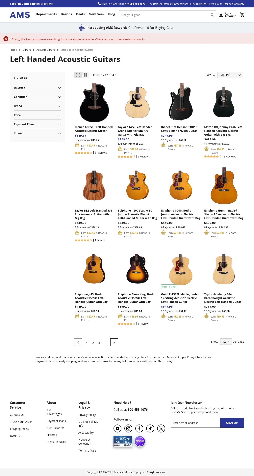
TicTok (150, 428)
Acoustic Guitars (46, 49)
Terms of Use (87, 450)
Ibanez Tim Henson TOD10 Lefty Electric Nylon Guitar (179, 129)
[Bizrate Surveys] (126, 444)
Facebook (139, 428)
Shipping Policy (19, 428)
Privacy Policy (87, 415)
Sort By (210, 75)
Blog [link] (111, 14)
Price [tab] (17, 115)
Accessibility (86, 432)
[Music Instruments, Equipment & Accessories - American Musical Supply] (20, 15)
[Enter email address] (199, 423)
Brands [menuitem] (66, 14)
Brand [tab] (18, 106)
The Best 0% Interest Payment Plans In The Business (177, 4)
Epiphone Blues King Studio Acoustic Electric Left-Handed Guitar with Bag (136, 298)
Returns (15, 435)
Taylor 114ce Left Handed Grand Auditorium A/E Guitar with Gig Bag (135, 130)
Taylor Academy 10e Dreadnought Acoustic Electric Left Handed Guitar (222, 298)
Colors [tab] (18, 133)
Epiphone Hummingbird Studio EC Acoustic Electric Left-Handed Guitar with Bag (223, 214)
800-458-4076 (138, 409)
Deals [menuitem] (80, 14)
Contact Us (17, 415)
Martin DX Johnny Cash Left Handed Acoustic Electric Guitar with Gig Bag (223, 130)
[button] (242, 14)
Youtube (117, 428)
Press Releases (56, 442)
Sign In (230, 15)
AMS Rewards (55, 428)
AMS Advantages (54, 412)
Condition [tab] (20, 97)
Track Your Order (21, 422)
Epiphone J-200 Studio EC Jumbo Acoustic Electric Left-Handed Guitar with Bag (137, 214)
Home (13, 49)
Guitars (27, 49)
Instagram (128, 428)
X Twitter (161, 428)
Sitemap (52, 435)
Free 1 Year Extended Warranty (226, 4)
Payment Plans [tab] (24, 124)
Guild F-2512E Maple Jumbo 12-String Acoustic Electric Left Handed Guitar (180, 298)
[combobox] (167, 15)
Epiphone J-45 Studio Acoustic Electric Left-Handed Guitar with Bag (91, 298)
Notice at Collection (84, 441)
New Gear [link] (96, 14)
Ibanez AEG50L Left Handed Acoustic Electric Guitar (94, 129)
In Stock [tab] (19, 87)
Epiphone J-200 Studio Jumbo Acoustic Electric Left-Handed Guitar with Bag (180, 214)
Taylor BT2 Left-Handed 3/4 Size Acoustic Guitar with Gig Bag (93, 214)
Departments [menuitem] (46, 14)
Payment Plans (56, 421)
